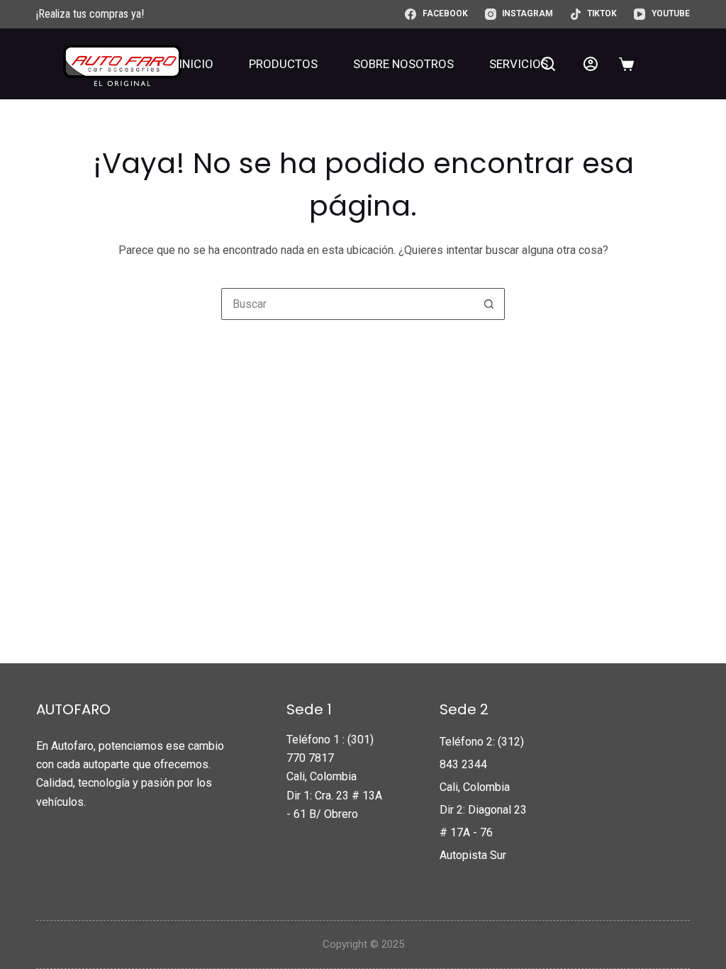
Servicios (518, 64)
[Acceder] (590, 64)
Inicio (196, 64)
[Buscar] (548, 64)
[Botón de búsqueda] (489, 304)
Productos (283, 64)
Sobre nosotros (403, 64)
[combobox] (348, 304)
